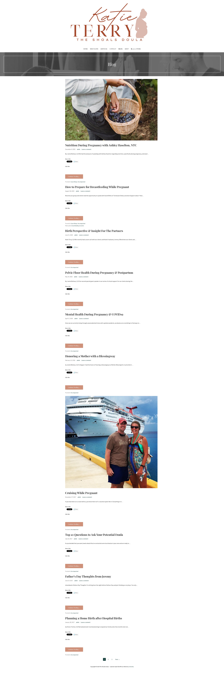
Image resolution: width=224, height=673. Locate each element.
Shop (127, 49)
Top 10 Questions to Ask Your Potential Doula (94, 534)
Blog (120, 49)
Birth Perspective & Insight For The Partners (94, 231)
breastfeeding (75, 225)
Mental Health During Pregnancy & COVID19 (94, 314)
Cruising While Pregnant (81, 493)
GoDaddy (131, 666)
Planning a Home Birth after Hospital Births (93, 618)
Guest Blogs (74, 182)
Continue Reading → (74, 176)
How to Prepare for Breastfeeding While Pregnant (97, 187)
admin (78, 149)
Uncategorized (81, 182)
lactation (81, 225)
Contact (113, 49)
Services (104, 49)
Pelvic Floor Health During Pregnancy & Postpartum (99, 272)
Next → (117, 659)
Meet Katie (94, 49)
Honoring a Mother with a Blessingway (90, 356)
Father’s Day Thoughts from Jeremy (88, 576)
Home (85, 49)
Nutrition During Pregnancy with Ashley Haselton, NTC (101, 145)
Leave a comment (86, 149)
